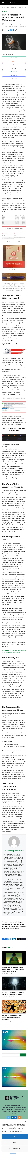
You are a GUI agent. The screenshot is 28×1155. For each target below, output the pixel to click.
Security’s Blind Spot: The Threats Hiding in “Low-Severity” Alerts (13, 993)
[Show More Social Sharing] (19, 30)
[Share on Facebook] (13, 30)
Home (3, 7)
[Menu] (3, 2)
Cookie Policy (13, 1153)
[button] (25, 1121)
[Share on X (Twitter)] (11, 30)
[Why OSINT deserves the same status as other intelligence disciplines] (14, 1006)
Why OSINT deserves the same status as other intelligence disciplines (12, 1017)
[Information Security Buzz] (14, 2)
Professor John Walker (12, 24)
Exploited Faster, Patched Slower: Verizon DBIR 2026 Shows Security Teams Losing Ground (13, 969)
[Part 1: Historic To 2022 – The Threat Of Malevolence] (14, 42)
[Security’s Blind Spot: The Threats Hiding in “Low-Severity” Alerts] (14, 983)
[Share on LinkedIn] (8, 30)
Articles (7, 7)
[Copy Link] (16, 30)
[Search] (25, 2)
